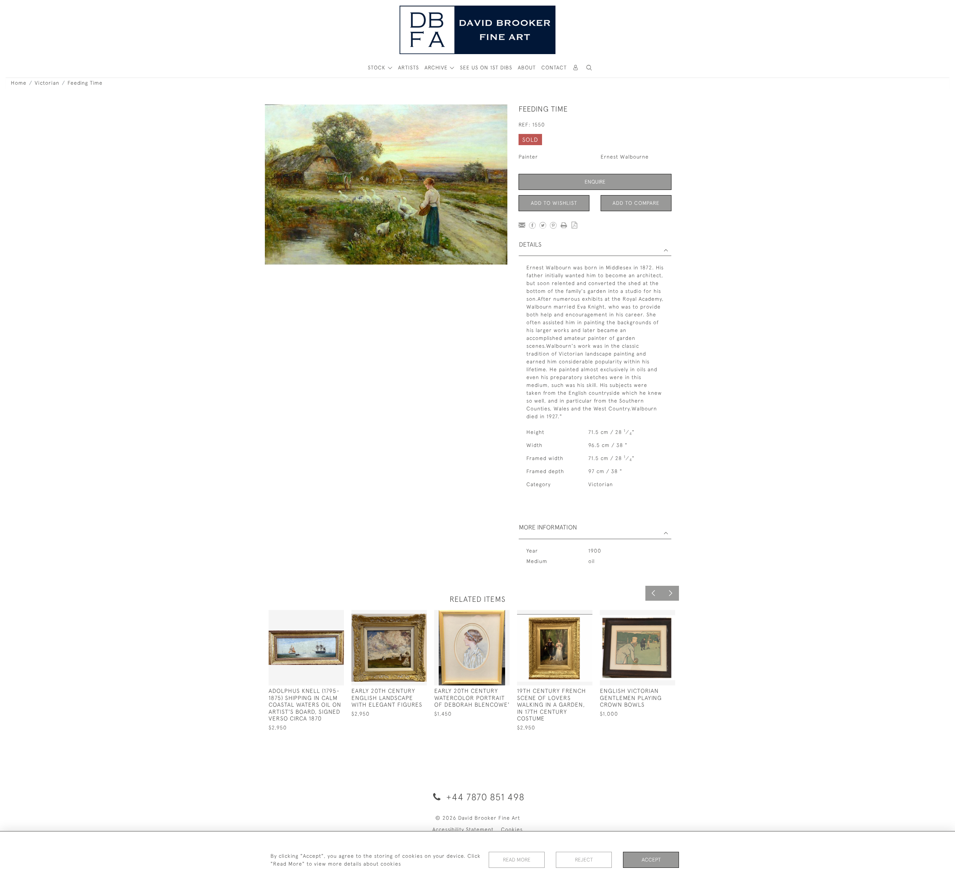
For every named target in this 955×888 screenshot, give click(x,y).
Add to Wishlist (554, 203)
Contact (554, 68)
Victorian (47, 83)
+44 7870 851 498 (484, 796)
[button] (589, 68)
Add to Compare (636, 203)
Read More (516, 860)
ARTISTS (408, 68)
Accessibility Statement (463, 829)
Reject (584, 860)
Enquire (595, 182)
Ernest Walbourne (625, 157)
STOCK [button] (377, 68)
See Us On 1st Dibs (486, 68)
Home (18, 83)
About (527, 68)
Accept (651, 860)
